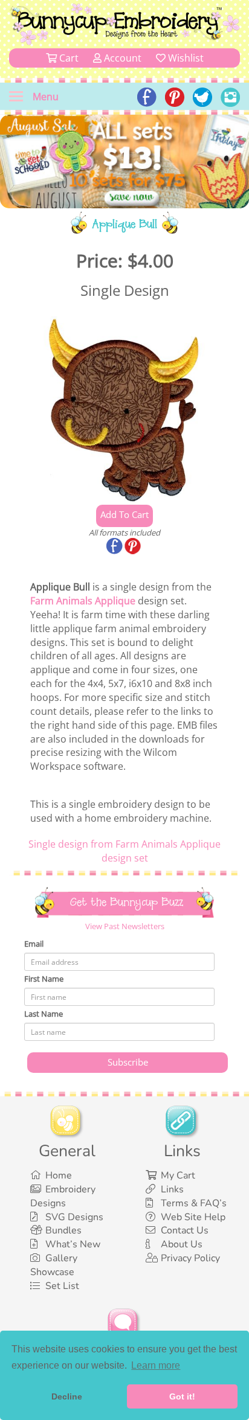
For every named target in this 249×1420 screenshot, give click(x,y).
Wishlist (185, 58)
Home (58, 1175)
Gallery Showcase (53, 1265)
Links (172, 1189)
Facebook (115, 547)
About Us (181, 1244)
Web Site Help (193, 1217)
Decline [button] (66, 1396)
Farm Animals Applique (82, 600)
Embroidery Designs (62, 1196)
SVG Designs (74, 1217)
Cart (68, 58)
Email (34, 943)
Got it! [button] (182, 1396)
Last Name (43, 1013)
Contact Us (185, 1230)
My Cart (178, 1175)
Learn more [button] (155, 1365)
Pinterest (133, 547)
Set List (62, 1286)
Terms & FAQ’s (194, 1203)
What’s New (72, 1244)
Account (121, 58)
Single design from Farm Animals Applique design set (124, 851)
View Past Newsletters (124, 926)
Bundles (63, 1230)
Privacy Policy (190, 1258)
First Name (43, 978)
